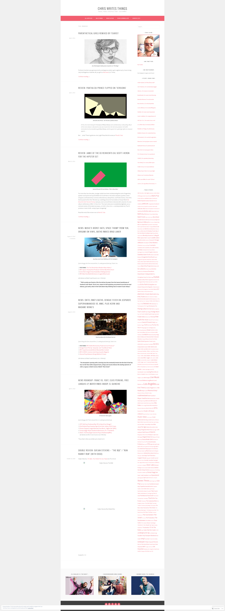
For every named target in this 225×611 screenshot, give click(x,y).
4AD (139, 193)
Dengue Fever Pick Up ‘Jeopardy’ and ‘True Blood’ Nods (96, 348)
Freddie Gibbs (141, 317)
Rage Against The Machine (152, 448)
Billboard (146, 222)
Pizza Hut (144, 442)
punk (144, 446)
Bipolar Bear (157, 222)
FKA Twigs (146, 306)
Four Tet (139, 314)
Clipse (148, 245)
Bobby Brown (153, 229)
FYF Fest (141, 327)
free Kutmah (147, 316)
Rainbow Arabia (141, 451)
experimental (149, 299)
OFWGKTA (152, 432)
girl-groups (144, 330)
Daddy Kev (155, 252)
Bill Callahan (151, 222)
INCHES (156, 344)
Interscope (140, 351)
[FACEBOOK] (112, 604)
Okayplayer (140, 434)
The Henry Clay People (145, 505)
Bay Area (144, 214)
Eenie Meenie (154, 289)
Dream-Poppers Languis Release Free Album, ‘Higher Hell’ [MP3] (98, 428)
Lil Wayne (152, 374)
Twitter (145, 530)
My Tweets (140, 64)
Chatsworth (151, 240)
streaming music (152, 481)
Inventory (144, 351)
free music (145, 320)
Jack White (152, 351)
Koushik (156, 364)
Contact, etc (136, 18)
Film (157, 303)
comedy (140, 250)
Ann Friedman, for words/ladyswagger (147, 87)
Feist (142, 303)
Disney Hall (156, 266)
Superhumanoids (145, 486)
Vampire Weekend (150, 535)
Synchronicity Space (142, 491)
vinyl (142, 538)
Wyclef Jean (156, 549)
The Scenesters (148, 515)
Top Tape (152, 525)
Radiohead (142, 448)
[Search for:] (149, 26)
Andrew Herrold (149, 201)
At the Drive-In (157, 208)
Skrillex (156, 467)
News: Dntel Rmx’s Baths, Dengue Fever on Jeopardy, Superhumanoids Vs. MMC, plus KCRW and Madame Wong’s (104, 303)
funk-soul (150, 325)
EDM (155, 284)
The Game (143, 501)
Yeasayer (143, 551)
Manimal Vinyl (152, 390)
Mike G (152, 403)
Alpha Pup (155, 196)
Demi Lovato (141, 263)
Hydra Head (141, 341)
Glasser (149, 330)
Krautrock (143, 367)
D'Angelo (150, 252)
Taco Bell (149, 491)
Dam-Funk (147, 254)
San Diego (144, 455)
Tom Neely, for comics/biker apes (146, 162)
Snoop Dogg (151, 472)
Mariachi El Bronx (141, 393)
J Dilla (141, 355)
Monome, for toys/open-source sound (147, 141)
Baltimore (157, 211)
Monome (139, 408)
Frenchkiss (140, 322)
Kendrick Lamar (141, 364)
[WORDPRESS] (118, 604)
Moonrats (144, 408)
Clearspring (144, 245)
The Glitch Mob (148, 503)
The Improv (153, 505)
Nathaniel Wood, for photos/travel (146, 145)
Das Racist (151, 257)
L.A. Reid (143, 369)
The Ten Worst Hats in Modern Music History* (99, 267)
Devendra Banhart (148, 263)
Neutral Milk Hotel (147, 422)
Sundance (152, 484)
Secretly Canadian (148, 460)
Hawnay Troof (141, 334)
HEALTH (146, 334)
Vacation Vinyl (141, 535)
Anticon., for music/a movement (146, 91)
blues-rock (142, 229)
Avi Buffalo (145, 211)
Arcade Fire (146, 206)
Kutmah (151, 366)
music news (142, 417)
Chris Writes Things (112, 8)
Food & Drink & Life (123, 18)
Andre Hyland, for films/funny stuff (146, 82)
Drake (149, 277)
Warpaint (151, 542)
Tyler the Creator (151, 530)
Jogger (148, 358)
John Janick (153, 357)
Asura (146, 208)
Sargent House (142, 458)
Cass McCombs (141, 240)
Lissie (142, 377)
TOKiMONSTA (140, 525)
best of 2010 (144, 219)
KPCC (139, 367)
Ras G (147, 451)
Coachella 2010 (141, 247)
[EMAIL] (115, 604)
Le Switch (142, 374)
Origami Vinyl (146, 437)
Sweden (139, 488)
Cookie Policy (30, 608)
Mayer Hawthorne (143, 398)
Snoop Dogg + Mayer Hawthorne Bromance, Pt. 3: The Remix (97, 430)
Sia (142, 465)
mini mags (143, 405)
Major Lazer (144, 390)
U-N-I (157, 530)
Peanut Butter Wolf (147, 439)
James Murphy (143, 353)
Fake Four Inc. (142, 301)
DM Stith (147, 269)
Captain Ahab (143, 238)
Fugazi (142, 325)
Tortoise (155, 525)
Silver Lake (150, 465)
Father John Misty (154, 301)
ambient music (148, 198)
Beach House (149, 214)
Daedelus (140, 254)
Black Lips (147, 224)
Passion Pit (155, 437)
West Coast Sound (151, 544)
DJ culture (141, 269)
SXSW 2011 (146, 488)
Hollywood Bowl (150, 337)
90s (140, 193)
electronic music (143, 294)
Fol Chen (149, 309)
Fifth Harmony (152, 303)
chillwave (140, 243)
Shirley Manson (151, 462)
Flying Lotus (142, 308)
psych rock (140, 446)
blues (139, 229)
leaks (145, 372)
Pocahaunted (149, 442)
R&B (156, 446)
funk (145, 325)
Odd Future (145, 432)
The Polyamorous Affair (151, 510)
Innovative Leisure (154, 349)
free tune (105, 72)
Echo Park (143, 284)
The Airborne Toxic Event (146, 495)
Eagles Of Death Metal (143, 282)
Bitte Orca (140, 224)
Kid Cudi (147, 364)
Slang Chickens (146, 470)
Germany (140, 330)
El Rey (157, 294)
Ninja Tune (150, 424)
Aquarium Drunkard (154, 204)
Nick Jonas (145, 424)
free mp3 (153, 317)
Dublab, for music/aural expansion (146, 112)
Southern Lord (147, 475)
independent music (142, 347)
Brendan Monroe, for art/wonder (146, 99)
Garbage (151, 327)
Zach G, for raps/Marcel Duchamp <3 (147, 183)
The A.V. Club (119, 135)
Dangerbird (145, 257)
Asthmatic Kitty (141, 208)
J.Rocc (148, 351)
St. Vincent (154, 477)
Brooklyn (145, 235)
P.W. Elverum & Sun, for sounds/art (146, 154)
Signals (144, 465)
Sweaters (155, 486)
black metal (152, 224)
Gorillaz (153, 330)
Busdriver (150, 235)
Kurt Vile (147, 366)
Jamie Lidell (149, 353)
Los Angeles (150, 383)
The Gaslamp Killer (151, 501)
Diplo (142, 266)
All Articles (88, 18)
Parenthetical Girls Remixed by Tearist (98, 33)
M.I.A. (156, 388)
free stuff (150, 319)
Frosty (153, 322)
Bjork (143, 224)
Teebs (139, 493)
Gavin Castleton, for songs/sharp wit (147, 116)
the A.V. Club (101, 212)
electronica (150, 291)
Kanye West (154, 362)
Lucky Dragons (150, 388)
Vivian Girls (152, 539)
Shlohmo (157, 462)
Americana (154, 198)
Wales (156, 539)
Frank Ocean (151, 314)
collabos (157, 247)
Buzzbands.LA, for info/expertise (146, 103)
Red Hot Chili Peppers (154, 451)
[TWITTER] (106, 604)
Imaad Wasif (145, 344)
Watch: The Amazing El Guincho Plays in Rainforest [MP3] (95, 432)
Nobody (148, 427)
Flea (156, 306)
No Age (143, 427)
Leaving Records (151, 372)
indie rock (147, 349)
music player (149, 417)
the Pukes (145, 512)
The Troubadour (150, 518)
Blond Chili (156, 226)
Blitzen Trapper (150, 226)
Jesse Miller (143, 358)
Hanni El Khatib (151, 332)
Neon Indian (140, 422)
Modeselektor (155, 405)
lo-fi (138, 380)
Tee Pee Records (143, 493)
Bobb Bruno (147, 229)
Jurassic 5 (148, 360)
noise (156, 427)
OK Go (143, 434)
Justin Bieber (154, 360)
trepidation (140, 527)
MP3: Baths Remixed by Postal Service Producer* (101, 346)
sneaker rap (144, 472)
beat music (141, 217)
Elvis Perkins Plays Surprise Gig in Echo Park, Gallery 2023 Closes (98, 426)
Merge (144, 400)
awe (149, 211)
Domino (154, 269)
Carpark (149, 238)
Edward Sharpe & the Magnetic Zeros (147, 287)
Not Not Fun (148, 430)
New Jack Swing (154, 422)
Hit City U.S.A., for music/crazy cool (146, 120)
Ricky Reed (150, 453)
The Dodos (145, 498)
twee (142, 530)
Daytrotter (144, 259)
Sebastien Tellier (141, 460)
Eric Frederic (154, 296)
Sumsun (142, 484)
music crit (147, 411)
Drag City (145, 277)
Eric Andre (150, 296)
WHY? (144, 546)
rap (145, 451)
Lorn (142, 384)
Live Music (154, 377)
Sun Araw (147, 484)
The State (144, 517)
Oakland (140, 432)
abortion (152, 193)
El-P (158, 289)
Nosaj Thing (141, 429)
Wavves (155, 542)
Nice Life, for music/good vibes (145, 150)
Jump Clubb (143, 360)
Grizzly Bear (142, 332)
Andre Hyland (141, 201)
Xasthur (139, 551)
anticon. (145, 203)
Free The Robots (155, 319)
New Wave (140, 424)
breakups (147, 233)
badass (152, 211)
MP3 (153, 408)
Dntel (150, 269)
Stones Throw (143, 480)
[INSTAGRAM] (109, 604)
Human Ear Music (153, 339)
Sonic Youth (141, 475)
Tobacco (148, 523)
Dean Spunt (143, 261)
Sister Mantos (151, 467)
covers (146, 252)
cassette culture (155, 238)
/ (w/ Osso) (97, 459)
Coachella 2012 (148, 247)
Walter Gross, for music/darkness (146, 167)
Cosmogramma (141, 252)
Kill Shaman (151, 364)
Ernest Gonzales (142, 299)
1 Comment (72, 238)
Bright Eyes (152, 233)
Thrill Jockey (143, 523)
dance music (153, 254)
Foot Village (148, 312)
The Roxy (150, 512)
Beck (154, 217)
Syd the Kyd (152, 488)
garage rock (146, 327)
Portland (140, 444)
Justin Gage (140, 362)
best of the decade (151, 219)
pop (154, 442)
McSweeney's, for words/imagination (147, 137)
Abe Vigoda (147, 193)
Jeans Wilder (147, 355)
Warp (146, 542)
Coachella (152, 245)
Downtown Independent (146, 274)
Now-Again (154, 429)
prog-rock (152, 444)
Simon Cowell (145, 467)
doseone (145, 271)
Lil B (149, 374)
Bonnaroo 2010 (144, 231)
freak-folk (157, 314)
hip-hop (154, 334)
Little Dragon (147, 377)
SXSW (142, 488)
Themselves (146, 508)
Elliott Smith (153, 294)
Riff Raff (155, 453)
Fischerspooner (141, 306)
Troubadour (146, 527)
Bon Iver (139, 231)
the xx (152, 520)
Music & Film (110, 18)
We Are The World (142, 544)
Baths (140, 214)
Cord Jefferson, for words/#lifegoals (147, 108)
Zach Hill (151, 551)
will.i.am (151, 546)
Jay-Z (154, 353)
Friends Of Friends (146, 322)
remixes (146, 453)
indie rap (143, 349)
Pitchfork (139, 442)
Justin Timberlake (147, 362)
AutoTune (140, 211)
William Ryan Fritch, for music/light (146, 171)
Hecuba (150, 334)
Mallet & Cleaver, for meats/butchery (147, 133)
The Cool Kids (140, 498)
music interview (153, 414)
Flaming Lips (152, 306)
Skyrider (140, 470)
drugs (152, 277)
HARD (156, 332)
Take (152, 491)
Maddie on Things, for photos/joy (146, 129)
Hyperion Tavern (148, 341)
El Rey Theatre (141, 296)
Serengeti (155, 460)
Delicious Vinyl (155, 261)
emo (146, 296)
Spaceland (155, 475)
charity (146, 240)
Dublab (156, 277)
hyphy (154, 341)
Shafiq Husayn (145, 462)
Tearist (156, 491)
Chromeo (140, 245)
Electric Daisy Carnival (143, 291)
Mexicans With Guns (150, 401)
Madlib (140, 391)
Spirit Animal (149, 477)
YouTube (147, 551)
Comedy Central (145, 249)
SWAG (151, 486)
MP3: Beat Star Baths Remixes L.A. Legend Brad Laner (95, 274)
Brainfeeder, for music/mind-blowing (147, 95)
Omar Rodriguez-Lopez (150, 434)
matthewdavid (143, 395)
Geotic (154, 327)
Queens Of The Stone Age (150, 446)
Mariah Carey (148, 393)
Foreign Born (155, 312)
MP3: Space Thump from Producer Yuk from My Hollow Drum (97, 270)
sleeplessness (152, 470)
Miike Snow (148, 403)
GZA (147, 332)
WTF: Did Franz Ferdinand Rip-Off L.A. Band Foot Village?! (95, 424)
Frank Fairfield (144, 314)
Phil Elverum (155, 439)
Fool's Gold (141, 312)
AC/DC (155, 193)
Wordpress (146, 549)
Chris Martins (153, 243)
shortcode (139, 465)
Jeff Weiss (152, 355)
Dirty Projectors (148, 266)
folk (153, 309)
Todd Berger (153, 523)
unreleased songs (153, 533)
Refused (139, 453)
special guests (140, 477)
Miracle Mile (149, 405)
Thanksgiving (150, 493)
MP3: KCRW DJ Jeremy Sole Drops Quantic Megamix (94, 352)
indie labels (150, 347)
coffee (153, 247)
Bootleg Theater (151, 231)
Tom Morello (146, 525)
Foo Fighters (156, 309)
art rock (155, 206)
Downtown (151, 271)
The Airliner (155, 495)
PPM (148, 444)
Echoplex (151, 284)
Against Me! (142, 196)
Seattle (152, 458)
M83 (158, 388)
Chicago (156, 240)
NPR (158, 429)
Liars (146, 374)
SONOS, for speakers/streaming (145, 158)
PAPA (151, 437)
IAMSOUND (140, 344)
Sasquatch (148, 458)
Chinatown (146, 242)
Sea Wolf (156, 458)
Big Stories (99, 18)
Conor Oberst (152, 249)
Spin (144, 477)
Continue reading (84, 76)
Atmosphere (150, 208)
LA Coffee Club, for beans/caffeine (146, 124)
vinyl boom (147, 539)
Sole (156, 472)
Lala (151, 369)
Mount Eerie (148, 408)
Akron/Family (148, 196)
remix (142, 453)
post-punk (145, 444)
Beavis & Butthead (149, 217)
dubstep (139, 279)
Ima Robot (150, 344)
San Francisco (151, 455)
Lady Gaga (147, 369)
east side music (152, 282)
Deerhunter (149, 261)
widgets (147, 546)
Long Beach (150, 380)
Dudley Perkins (145, 279)
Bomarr (157, 229)
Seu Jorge (140, 462)
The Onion (152, 508)
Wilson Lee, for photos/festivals (145, 175)
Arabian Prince (141, 206)
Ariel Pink (151, 206)
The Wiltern (148, 520)
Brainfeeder (142, 233)
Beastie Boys (155, 214)
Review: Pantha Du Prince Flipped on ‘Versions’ (102, 87)
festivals (146, 303)
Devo (154, 263)
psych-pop (157, 444)
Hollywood (143, 337)
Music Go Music (146, 414)
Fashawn (147, 301)
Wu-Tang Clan (151, 549)
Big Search (141, 222)
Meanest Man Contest (154, 398)
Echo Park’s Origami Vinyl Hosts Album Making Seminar (95, 272)
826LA (143, 193)
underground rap (144, 533)
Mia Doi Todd (143, 403)
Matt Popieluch (151, 395)
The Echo (151, 498)
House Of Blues (146, 339)
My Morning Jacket (146, 420)
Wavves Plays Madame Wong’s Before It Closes (93, 354)
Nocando (152, 427)
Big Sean (157, 219)
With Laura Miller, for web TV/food (146, 179)
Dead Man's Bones (151, 259)
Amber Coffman (141, 198)
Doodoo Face (140, 271)
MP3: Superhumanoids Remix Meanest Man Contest (94, 350)
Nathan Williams (155, 419)
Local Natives (143, 380)
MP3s (156, 408)
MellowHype (140, 400)
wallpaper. (141, 542)
